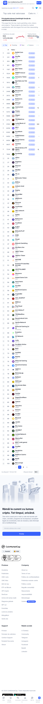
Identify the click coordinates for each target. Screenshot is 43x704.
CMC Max (5, 580)
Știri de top (5, 584)
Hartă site (5, 619)
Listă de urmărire (7, 612)
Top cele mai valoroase (14, 13)
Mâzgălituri (5, 615)
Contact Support (7, 637)
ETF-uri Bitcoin (6, 587)
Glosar (4, 644)
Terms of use (26, 573)
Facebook (25, 644)
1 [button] (19, 467)
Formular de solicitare (9, 634)
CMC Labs (5, 577)
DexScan (5, 594)
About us (25, 570)
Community (25, 634)
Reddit (24, 648)
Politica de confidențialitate (30, 577)
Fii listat (4, 630)
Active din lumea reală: (9, 598)
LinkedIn (24, 651)
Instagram (25, 641)
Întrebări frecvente (8, 641)
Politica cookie (26, 584)
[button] (14, 37)
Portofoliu (5, 608)
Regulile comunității (28, 587)
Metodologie (26, 598)
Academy (5, 570)
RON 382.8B (9, 8)
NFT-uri (4, 605)
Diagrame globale (7, 601)
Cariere (24, 601)
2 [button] (23, 467)
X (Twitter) (25, 630)
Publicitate (5, 573)
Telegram (25, 637)
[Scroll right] (37, 13)
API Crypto (5, 591)
